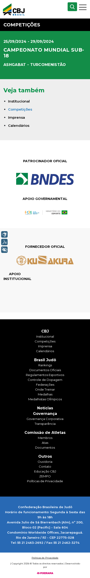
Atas (45, 442)
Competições (20, 109)
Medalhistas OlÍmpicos (45, 399)
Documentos (45, 447)
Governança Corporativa (45, 419)
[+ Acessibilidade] (4, 249)
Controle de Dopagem (45, 380)
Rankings (45, 365)
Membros (45, 438)
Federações (45, 384)
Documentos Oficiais (45, 370)
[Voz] (4, 242)
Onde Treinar (45, 389)
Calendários (18, 125)
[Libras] (4, 234)
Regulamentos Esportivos (45, 375)
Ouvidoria (45, 461)
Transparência (45, 424)
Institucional (19, 101)
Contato (45, 466)
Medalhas (45, 394)
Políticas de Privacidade (45, 481)
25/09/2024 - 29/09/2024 (28, 41)
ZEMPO (45, 476)
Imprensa (16, 117)
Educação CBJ (45, 471)
